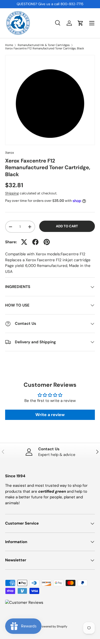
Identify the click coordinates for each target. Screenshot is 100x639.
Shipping (12, 193)
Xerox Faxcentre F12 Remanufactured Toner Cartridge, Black (44, 48)
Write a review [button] (50, 414)
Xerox (9, 152)
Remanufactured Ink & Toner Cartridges (44, 45)
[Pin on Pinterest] (46, 242)
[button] (80, 23)
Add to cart (67, 226)
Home (9, 45)
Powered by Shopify (53, 626)
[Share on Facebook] (35, 242)
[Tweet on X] (24, 242)
